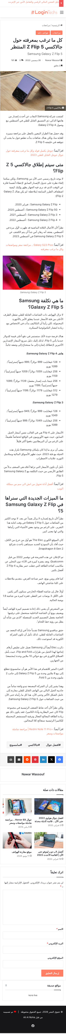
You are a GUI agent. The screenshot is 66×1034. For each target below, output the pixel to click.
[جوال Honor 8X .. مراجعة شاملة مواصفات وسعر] (17, 807)
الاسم (59, 929)
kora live (33, 995)
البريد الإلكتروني (55, 943)
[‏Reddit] (27, 759)
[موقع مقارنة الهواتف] (17, 840)
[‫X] (51, 759)
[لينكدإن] (43, 759)
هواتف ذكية (43, 32)
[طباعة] (10, 759)
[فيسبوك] (59, 759)
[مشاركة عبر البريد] (19, 759)
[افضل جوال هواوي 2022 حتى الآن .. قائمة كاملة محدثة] (48, 806)
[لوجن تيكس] (44, 12)
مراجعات (46, 25)
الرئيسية (56, 25)
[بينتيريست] (35, 759)
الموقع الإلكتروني (55, 957)
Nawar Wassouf (52, 60)
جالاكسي (33, 745)
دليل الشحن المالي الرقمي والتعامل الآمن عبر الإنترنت (33, 2)
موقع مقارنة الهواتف (22, 851)
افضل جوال (52, 745)
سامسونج (14, 745)
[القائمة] (61, 13)
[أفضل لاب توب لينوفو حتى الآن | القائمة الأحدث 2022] (48, 840)
